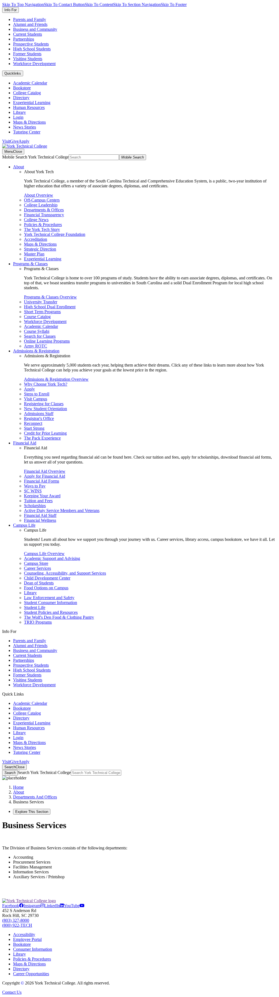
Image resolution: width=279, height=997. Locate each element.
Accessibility (24, 934)
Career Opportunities (31, 973)
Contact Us (12, 992)
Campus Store (36, 563)
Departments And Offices (35, 797)
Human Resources (29, 107)
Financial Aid (24, 443)
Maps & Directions (29, 122)
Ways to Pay (35, 486)
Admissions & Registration (36, 351)
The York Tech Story (42, 229)
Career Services (37, 568)
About (18, 166)
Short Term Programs (42, 311)
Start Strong (34, 428)
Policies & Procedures (43, 224)
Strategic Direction (40, 249)
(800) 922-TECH (17, 925)
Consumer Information (32, 949)
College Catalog (27, 92)
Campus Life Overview (44, 553)
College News (36, 219)
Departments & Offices (44, 210)
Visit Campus (35, 399)
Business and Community (35, 29)
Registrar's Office (39, 418)
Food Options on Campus (46, 588)
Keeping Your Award (42, 495)
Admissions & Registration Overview (56, 379)
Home (18, 787)
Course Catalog (37, 316)
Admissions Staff (38, 413)
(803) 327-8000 (15, 920)
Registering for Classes (43, 403)
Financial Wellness (40, 520)
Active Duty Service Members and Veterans (61, 510)
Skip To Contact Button (64, 4)
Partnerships (23, 39)
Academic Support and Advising (52, 558)
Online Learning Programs (47, 341)
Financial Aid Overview (44, 471)
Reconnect (33, 423)
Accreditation (35, 239)
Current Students (27, 34)
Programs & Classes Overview (50, 297)
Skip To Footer (174, 4)
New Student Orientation (45, 408)
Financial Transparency (44, 214)
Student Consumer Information (50, 602)
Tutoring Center (26, 132)
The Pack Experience (42, 438)
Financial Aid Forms (41, 481)
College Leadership (40, 205)
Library (19, 112)
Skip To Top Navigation (23, 4)
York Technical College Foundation (54, 234)
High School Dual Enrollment (49, 306)
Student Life (34, 607)
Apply (24, 141)
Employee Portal (27, 939)
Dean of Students (39, 583)
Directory (21, 97)
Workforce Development (34, 63)
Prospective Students (31, 44)
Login (18, 117)
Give (14, 141)
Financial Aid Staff (40, 515)
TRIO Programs (38, 622)
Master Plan (34, 254)
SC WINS (33, 491)
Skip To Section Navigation (137, 4)
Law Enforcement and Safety (49, 597)
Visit (6, 141)
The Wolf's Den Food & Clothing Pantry (59, 617)
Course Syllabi (36, 331)
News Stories (24, 127)
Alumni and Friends (30, 24)
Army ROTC (35, 346)
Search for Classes (40, 336)
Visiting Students (27, 58)
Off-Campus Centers (42, 200)
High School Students (32, 49)
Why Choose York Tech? (45, 384)
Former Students (27, 53)
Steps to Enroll (36, 394)
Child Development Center (47, 578)
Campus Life (24, 525)
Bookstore (22, 88)
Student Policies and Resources (51, 612)
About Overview (38, 195)
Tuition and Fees (38, 500)
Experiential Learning (31, 102)
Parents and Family (29, 19)
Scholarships (35, 505)
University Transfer (40, 302)
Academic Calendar (30, 83)
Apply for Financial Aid (44, 476)
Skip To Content (99, 4)
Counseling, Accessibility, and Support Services (65, 573)
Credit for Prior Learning (45, 433)
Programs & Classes (30, 263)
